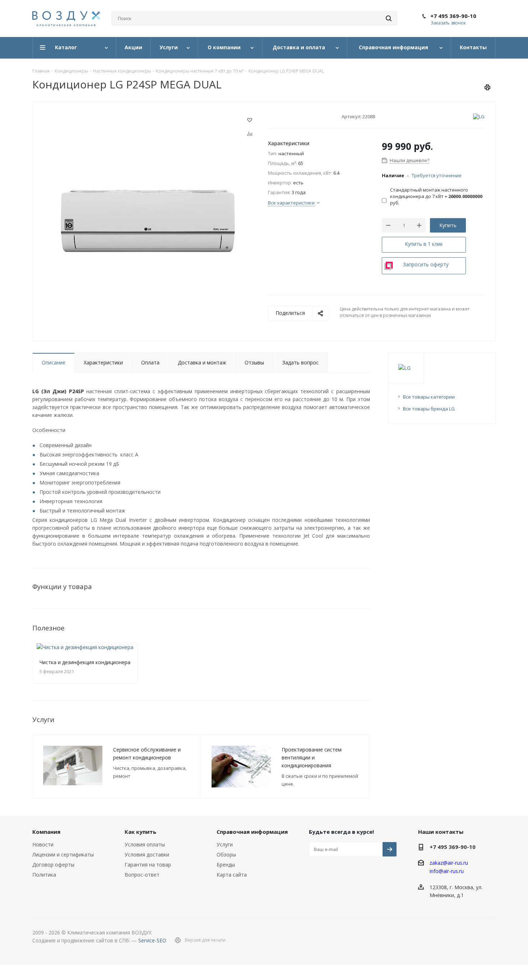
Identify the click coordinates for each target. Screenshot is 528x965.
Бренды (226, 864)
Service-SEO (152, 940)
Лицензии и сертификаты (63, 854)
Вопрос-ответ (142, 874)
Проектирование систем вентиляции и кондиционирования (312, 757)
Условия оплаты (145, 844)
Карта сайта (232, 874)
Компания (46, 831)
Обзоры (226, 854)
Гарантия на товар (148, 864)
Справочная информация (252, 831)
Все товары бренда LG (429, 408)
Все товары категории (429, 397)
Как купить (140, 831)
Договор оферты (53, 864)
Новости (43, 844)
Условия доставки (147, 854)
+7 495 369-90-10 (453, 15)
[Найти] (388, 18)
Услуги (225, 844)
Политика (44, 874)
